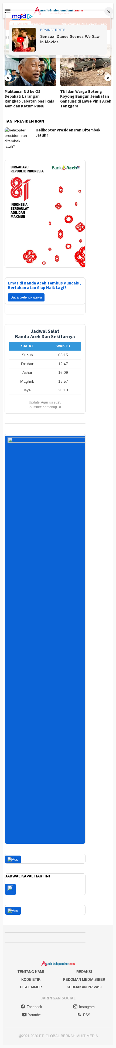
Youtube (34, 1015)
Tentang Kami (31, 972)
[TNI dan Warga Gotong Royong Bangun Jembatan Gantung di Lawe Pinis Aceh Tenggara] (86, 65)
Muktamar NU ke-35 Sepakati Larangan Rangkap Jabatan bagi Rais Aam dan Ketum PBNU (29, 98)
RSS (86, 1015)
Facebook (34, 1007)
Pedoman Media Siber (84, 980)
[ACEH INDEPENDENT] (58, 10)
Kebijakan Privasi (84, 987)
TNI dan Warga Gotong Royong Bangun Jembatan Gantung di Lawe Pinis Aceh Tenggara (85, 98)
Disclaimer (31, 987)
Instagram (87, 1007)
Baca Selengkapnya (26, 297)
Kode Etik (30, 980)
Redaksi (84, 972)
